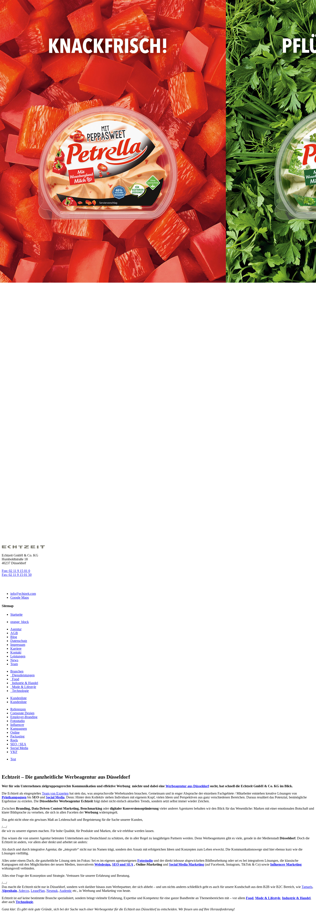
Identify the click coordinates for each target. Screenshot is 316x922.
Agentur (15, 629)
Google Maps (19, 597)
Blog (13, 637)
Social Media (19, 748)
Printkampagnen (14, 797)
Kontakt (15, 652)
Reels (14, 740)
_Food (14, 679)
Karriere (15, 648)
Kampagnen (18, 728)
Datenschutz (18, 641)
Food (249, 898)
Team (14, 664)
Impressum (17, 644)
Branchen (16, 671)
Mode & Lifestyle (267, 898)
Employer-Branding (23, 717)
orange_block (19, 622)
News (14, 660)
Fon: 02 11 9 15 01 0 (16, 571)
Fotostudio (17, 721)
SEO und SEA (122, 864)
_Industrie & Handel (24, 683)
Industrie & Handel (296, 898)
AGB (14, 633)
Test (13, 759)
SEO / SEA (18, 744)
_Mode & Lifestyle (23, 687)
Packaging (17, 736)
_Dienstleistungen (22, 675)
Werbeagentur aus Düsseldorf (187, 786)
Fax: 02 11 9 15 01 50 (17, 574)
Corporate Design (22, 713)
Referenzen (18, 709)
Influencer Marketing (286, 864)
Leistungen (17, 656)
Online (15, 732)
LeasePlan (38, 891)
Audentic (65, 891)
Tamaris (307, 887)
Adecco (23, 891)
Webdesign (102, 864)
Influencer (17, 725)
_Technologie (19, 691)
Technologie (24, 902)
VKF (13, 752)
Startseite (16, 614)
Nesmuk (52, 891)
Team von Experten (55, 793)
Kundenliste (18, 698)
